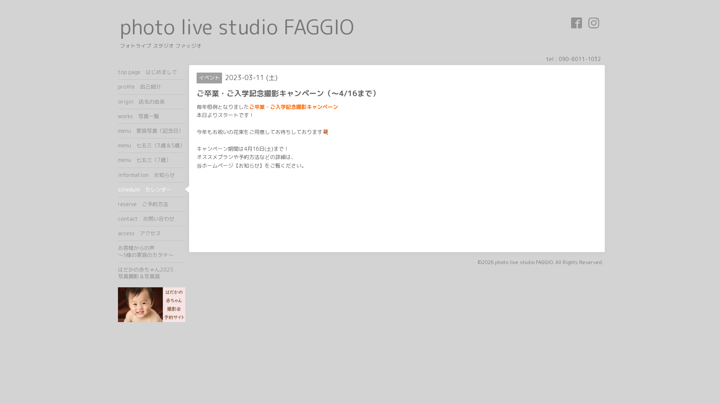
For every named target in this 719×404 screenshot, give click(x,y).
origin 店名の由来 (141, 101)
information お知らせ (146, 174)
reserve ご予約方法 (143, 204)
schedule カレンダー (145, 189)
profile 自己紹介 (139, 86)
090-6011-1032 (580, 58)
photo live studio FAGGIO (237, 27)
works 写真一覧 (138, 116)
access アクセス (139, 233)
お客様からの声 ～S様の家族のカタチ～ (151, 251)
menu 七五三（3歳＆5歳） (151, 145)
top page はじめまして (147, 72)
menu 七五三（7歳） (144, 159)
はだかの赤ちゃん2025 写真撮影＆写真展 (151, 273)
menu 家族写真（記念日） (150, 130)
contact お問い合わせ (146, 218)
